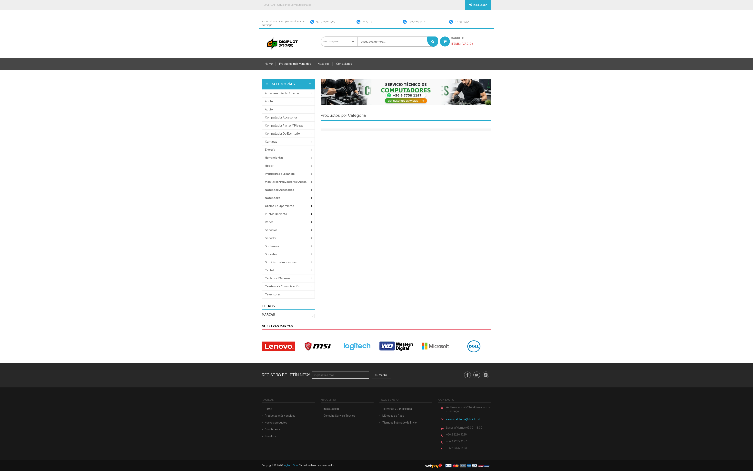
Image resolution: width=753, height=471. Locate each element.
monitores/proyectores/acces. (286, 181)
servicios (271, 230)
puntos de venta (276, 214)
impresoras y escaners (280, 173)
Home (269, 63)
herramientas (274, 157)
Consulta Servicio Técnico (339, 415)
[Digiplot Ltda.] (282, 43)
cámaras (271, 141)
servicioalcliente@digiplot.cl (463, 419)
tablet (269, 270)
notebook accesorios (279, 189)
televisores (273, 294)
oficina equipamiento (279, 206)
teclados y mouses (277, 278)
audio (269, 109)
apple (269, 101)
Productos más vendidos (295, 63)
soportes (271, 254)
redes (269, 222)
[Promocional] (406, 91)
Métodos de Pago (393, 415)
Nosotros (323, 63)
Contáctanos (273, 429)
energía (270, 149)
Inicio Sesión (480, 4)
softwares (272, 246)
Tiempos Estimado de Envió (399, 422)
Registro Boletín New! (286, 375)
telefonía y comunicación (282, 286)
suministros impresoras (280, 262)
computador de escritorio (282, 133)
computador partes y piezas (284, 125)
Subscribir (381, 375)
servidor (270, 238)
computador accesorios (281, 117)
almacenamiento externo (282, 93)
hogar (269, 165)
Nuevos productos (276, 422)
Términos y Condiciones (397, 408)
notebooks (272, 198)
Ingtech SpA (291, 465)
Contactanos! (344, 63)
